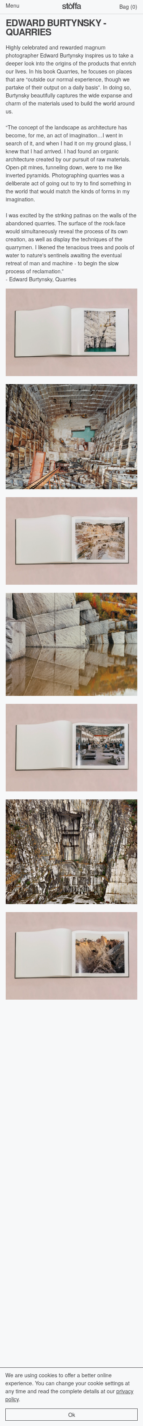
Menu (12, 5)
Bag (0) (128, 6)
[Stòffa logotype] (71, 7)
